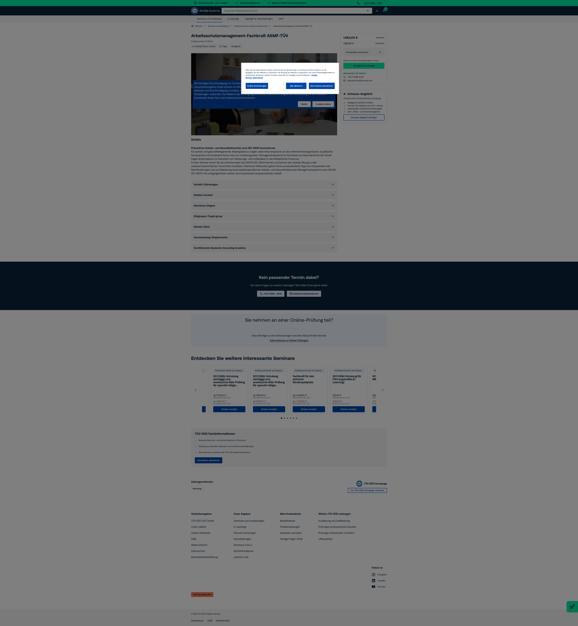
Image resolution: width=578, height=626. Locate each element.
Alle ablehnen (296, 86)
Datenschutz (258, 78)
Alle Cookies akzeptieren (322, 86)
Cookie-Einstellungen (257, 86)
